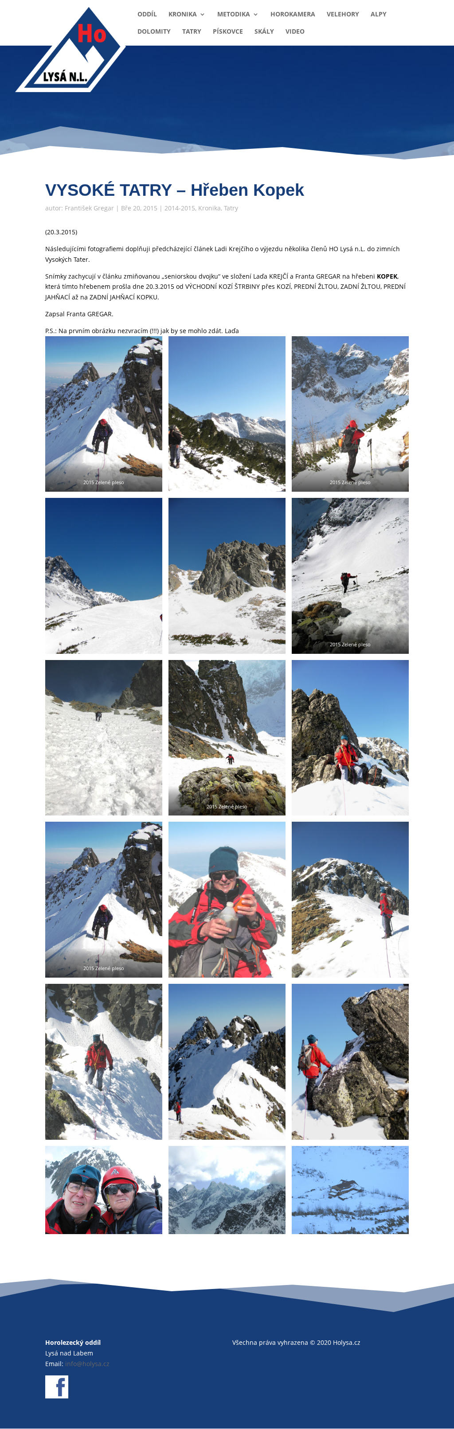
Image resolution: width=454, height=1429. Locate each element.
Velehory (343, 14)
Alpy (379, 14)
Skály (264, 31)
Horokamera (292, 14)
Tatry (191, 31)
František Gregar (89, 208)
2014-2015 (179, 208)
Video (295, 31)
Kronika (182, 14)
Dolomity (154, 31)
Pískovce (228, 31)
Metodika (233, 14)
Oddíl (147, 14)
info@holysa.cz (87, 1363)
